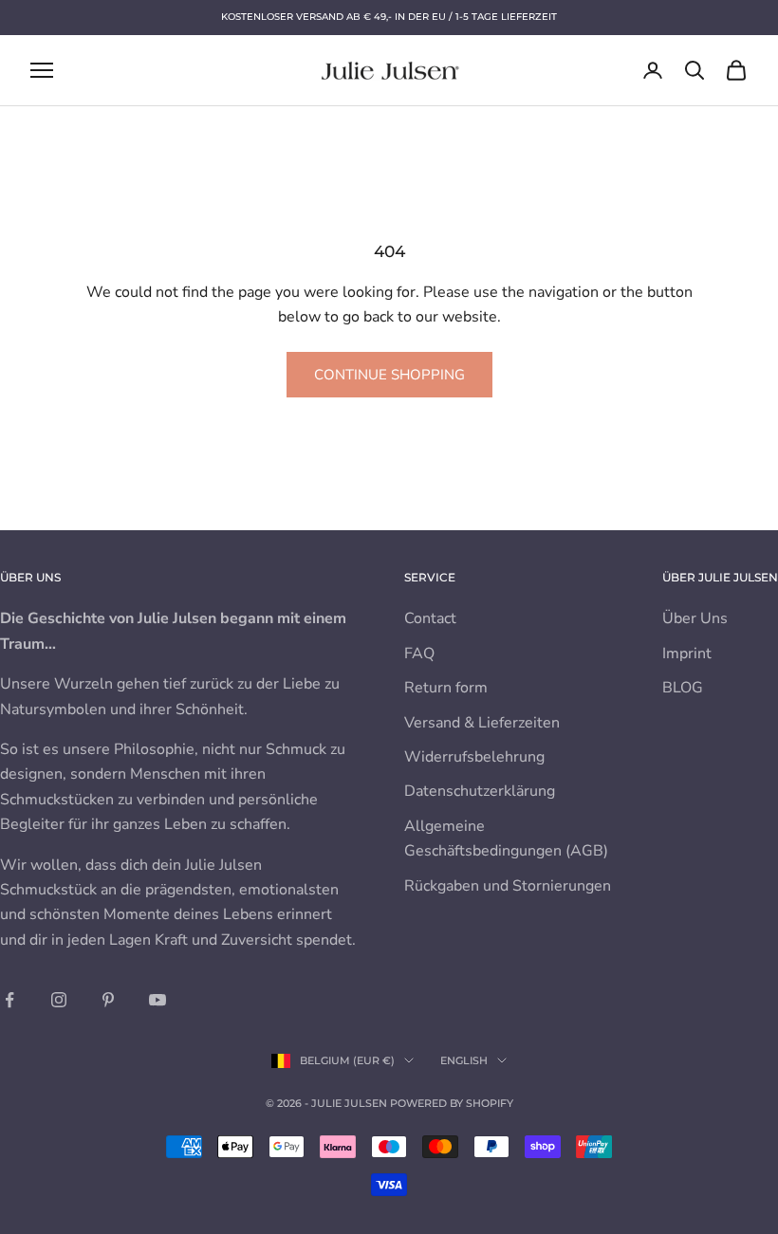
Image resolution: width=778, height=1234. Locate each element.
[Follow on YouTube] (157, 999)
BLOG (682, 687)
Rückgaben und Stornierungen (507, 885)
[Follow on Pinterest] (108, 999)
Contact (430, 618)
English (464, 1060)
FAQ (419, 653)
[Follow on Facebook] (9, 999)
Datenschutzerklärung (479, 791)
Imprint (687, 653)
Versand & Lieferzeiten (482, 722)
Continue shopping (389, 374)
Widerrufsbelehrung (474, 756)
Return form (446, 687)
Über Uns (695, 618)
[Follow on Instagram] (58, 999)
